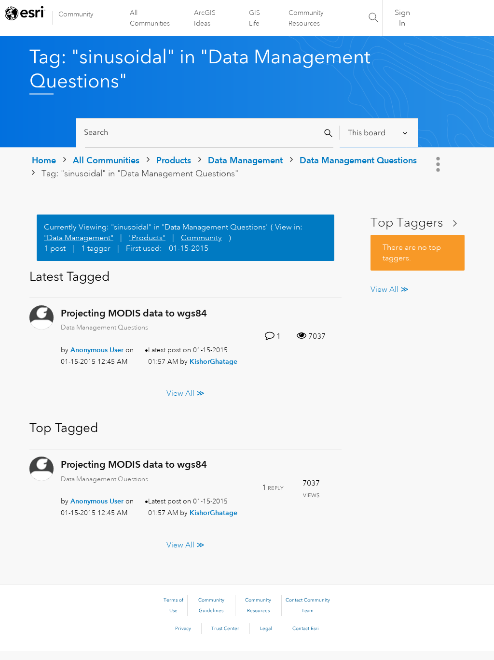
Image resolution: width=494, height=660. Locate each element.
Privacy (183, 628)
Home (44, 160)
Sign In (402, 18)
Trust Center (225, 628)
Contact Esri (305, 628)
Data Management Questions (358, 160)
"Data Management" (78, 238)
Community (76, 14)
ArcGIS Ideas (205, 18)
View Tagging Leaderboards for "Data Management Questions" (417, 223)
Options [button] (439, 164)
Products (173, 160)
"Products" (147, 238)
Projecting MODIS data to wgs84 (134, 313)
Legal (266, 628)
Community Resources (306, 18)
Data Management (245, 160)
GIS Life (254, 18)
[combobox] (209, 132)
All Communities (150, 18)
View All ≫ (185, 393)
